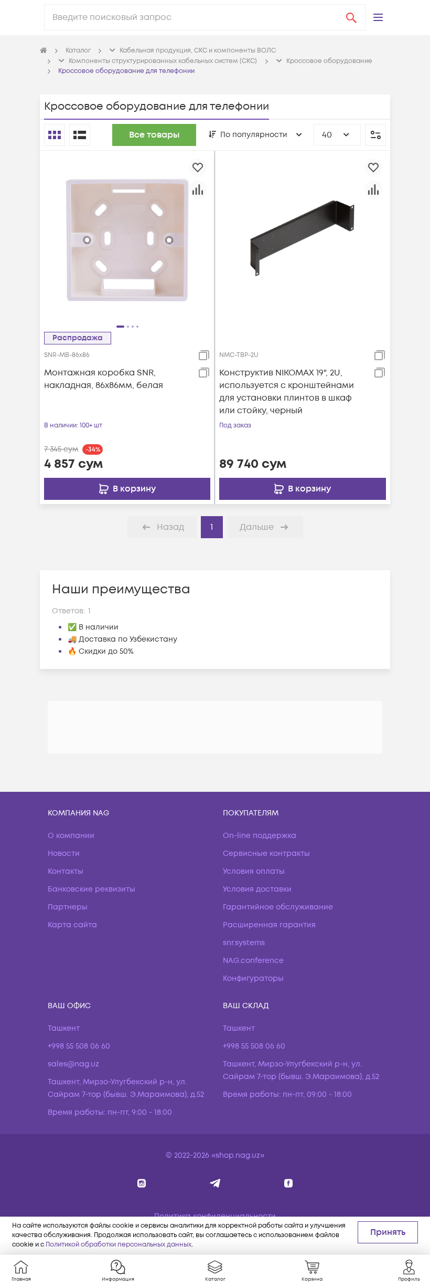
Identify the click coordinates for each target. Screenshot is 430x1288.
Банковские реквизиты (91, 889)
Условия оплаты (254, 871)
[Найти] (351, 17)
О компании (71, 836)
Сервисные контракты (266, 853)
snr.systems (244, 943)
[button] (378, 17)
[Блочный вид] (54, 135)
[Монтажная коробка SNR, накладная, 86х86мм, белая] (127, 238)
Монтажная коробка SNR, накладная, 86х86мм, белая (103, 379)
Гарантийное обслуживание (278, 907)
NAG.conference (253, 961)
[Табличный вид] (79, 135)
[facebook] (288, 1183)
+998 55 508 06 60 (79, 1046)
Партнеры (68, 907)
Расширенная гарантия (269, 925)
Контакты (65, 871)
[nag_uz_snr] (215, 1183)
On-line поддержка (259, 836)
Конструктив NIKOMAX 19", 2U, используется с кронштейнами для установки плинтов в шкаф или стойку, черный (286, 391)
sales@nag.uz (73, 1064)
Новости (64, 853)
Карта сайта (72, 925)
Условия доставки (257, 889)
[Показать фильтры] (375, 135)
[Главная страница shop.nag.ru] (43, 51)
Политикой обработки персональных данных (118, 1244)
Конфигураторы (253, 978)
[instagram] (141, 1183)
